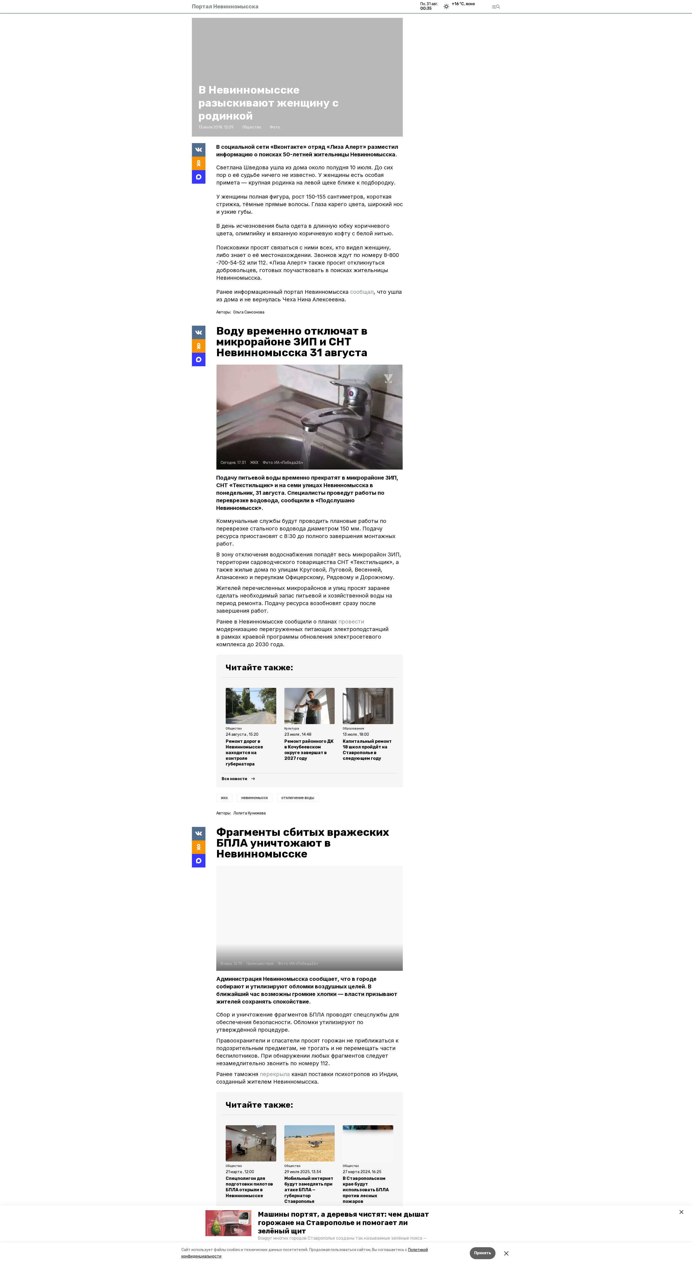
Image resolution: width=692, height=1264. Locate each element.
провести (351, 621)
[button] (228, 1223)
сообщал (362, 292)
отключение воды (297, 798)
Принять (482, 1253)
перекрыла (275, 1074)
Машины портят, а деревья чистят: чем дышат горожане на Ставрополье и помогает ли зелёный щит (343, 1222)
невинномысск (254, 798)
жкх (224, 798)
